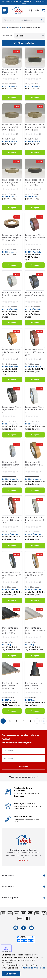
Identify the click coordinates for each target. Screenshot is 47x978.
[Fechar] (42, 471)
